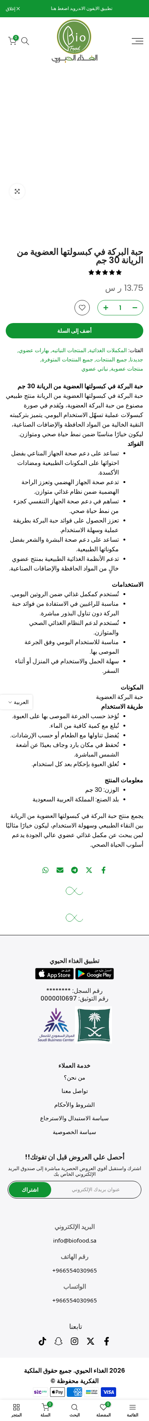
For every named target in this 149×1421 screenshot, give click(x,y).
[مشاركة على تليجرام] (74, 870)
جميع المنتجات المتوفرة (67, 359)
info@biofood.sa (74, 1240)
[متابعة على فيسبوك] (106, 1343)
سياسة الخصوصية (74, 1132)
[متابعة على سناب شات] (58, 1343)
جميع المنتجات (111, 359)
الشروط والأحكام (74, 1105)
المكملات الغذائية (108, 350)
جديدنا (136, 359)
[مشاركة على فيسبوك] (103, 870)
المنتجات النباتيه (69, 350)
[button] (106, 272)
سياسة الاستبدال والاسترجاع (74, 1118)
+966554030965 (74, 1270)
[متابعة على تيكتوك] (42, 1343)
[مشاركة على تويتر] (89, 870)
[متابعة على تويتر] (90, 1343)
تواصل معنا (75, 1091)
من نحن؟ (74, 1077)
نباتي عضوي (94, 369)
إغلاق (11, 9)
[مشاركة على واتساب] (45, 870)
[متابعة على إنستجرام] (74, 1343)
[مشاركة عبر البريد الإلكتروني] (60, 870)
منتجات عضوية (127, 369)
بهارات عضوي (34, 350)
